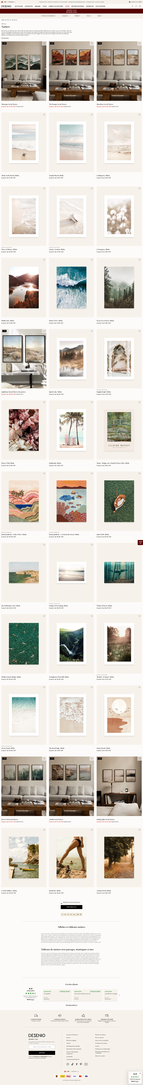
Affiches (37, 6)
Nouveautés (29, 6)
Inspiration (90, 6)
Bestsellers (19, 6)
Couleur (64, 16)
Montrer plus (71, 907)
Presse (68, 1037)
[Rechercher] (132, 6)
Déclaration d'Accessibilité (74, 1049)
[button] (135, 1078)
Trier (99, 16)
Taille (88, 16)
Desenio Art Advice (100, 1034)
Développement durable (73, 1046)
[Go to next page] (80, 914)
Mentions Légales (71, 1040)
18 (77, 914)
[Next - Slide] (119, 995)
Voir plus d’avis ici (71, 1005)
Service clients (99, 1037)
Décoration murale (78, 6)
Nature (15, 20)
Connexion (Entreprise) (73, 1059)
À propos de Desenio (72, 1034)
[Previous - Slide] (40, 995)
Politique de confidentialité (40, 1056)
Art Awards (70, 1056)
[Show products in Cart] (140, 6)
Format (77, 16)
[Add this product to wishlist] (44, 43)
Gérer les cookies (100, 1056)
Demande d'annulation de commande (102, 1052)
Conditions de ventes (101, 1043)
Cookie (97, 1046)
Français (11, 2)
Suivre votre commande (101, 1040)
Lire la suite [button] (5, 38)
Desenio (76, 1080)
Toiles (44, 6)
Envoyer (42, 1053)
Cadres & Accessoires (56, 6)
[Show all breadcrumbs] (3, 20)
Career (68, 1043)
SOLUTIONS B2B (100, 6)
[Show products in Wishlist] (136, 6)
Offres (67, 6)
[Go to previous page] (62, 914)
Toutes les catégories (47, 16)
